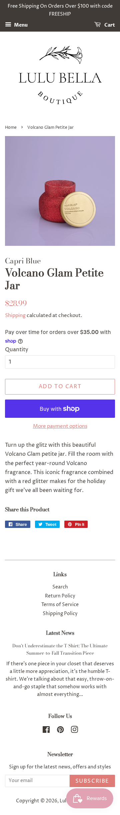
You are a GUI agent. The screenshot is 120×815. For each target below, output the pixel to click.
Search (60, 587)
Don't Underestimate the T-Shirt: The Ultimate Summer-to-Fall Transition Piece (60, 649)
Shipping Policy (60, 614)
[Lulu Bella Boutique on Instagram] (74, 731)
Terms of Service (60, 605)
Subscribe (92, 781)
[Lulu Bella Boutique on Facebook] (46, 731)
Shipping (15, 315)
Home (11, 127)
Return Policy (60, 596)
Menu (20, 25)
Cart (109, 25)
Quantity (16, 349)
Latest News (60, 633)
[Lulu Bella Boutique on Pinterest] (60, 731)
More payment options (60, 426)
